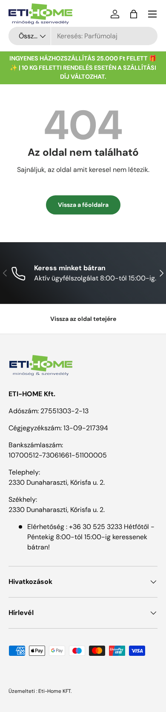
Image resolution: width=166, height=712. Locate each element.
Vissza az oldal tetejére (83, 319)
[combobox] (83, 36)
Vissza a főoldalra (83, 205)
